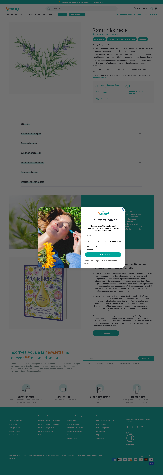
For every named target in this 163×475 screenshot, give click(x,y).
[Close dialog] (122, 209)
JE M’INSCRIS (103, 255)
